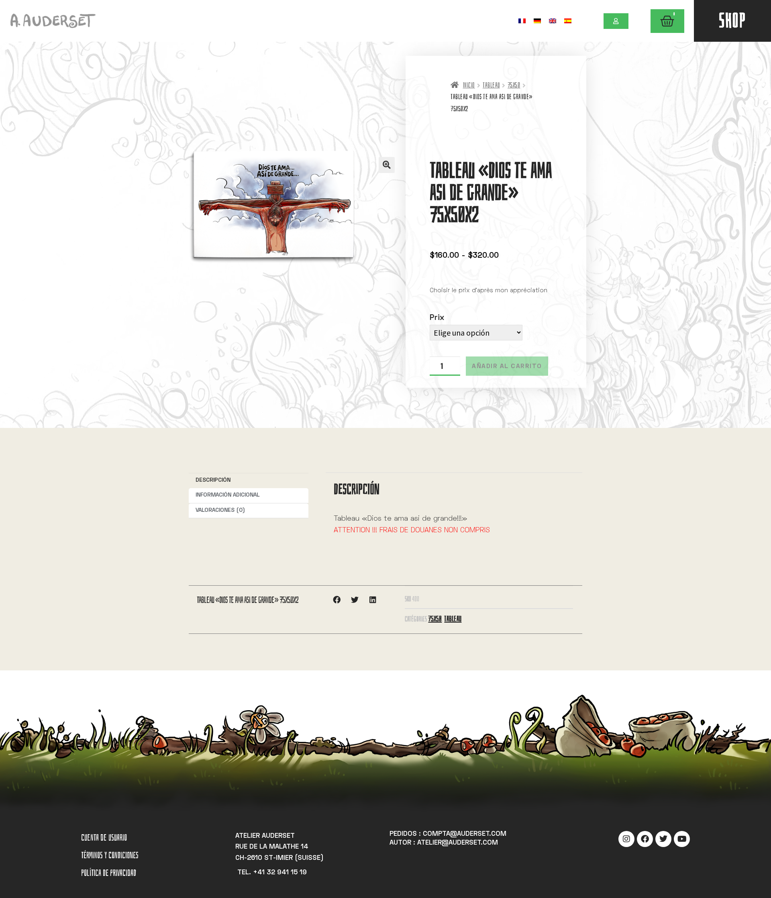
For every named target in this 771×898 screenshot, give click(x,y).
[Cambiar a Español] (567, 20)
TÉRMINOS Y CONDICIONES (110, 855)
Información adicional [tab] (227, 495)
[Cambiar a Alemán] (537, 20)
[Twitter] (663, 839)
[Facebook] (645, 839)
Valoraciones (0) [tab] (220, 510)
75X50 (514, 85)
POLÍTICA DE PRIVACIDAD (108, 872)
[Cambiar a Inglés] (552, 20)
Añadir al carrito (507, 366)
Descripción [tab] (213, 480)
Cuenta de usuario (104, 837)
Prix (437, 318)
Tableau (491, 85)
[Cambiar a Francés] (522, 20)
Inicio (469, 85)
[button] (387, 165)
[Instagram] (626, 839)
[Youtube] (682, 839)
